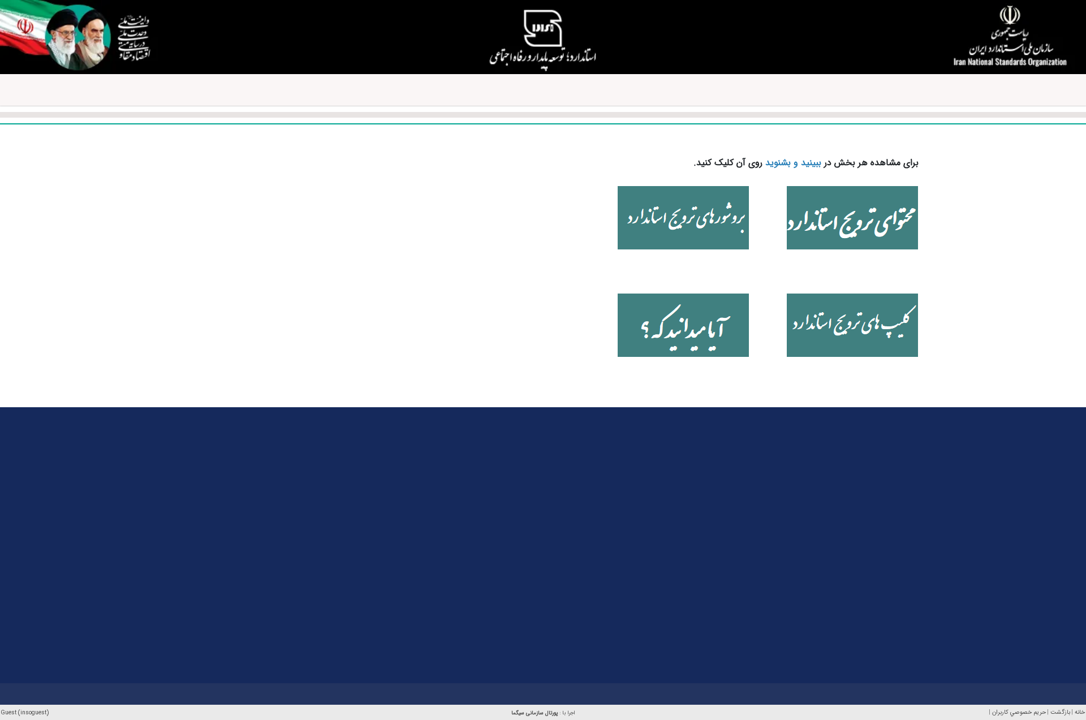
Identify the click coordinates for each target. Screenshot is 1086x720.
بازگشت (1060, 712)
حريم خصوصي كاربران (1019, 712)
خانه (1080, 712)
